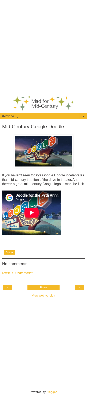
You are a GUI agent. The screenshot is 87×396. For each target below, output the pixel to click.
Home (43, 287)
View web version (43, 295)
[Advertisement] (43, 49)
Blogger (51, 391)
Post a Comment (17, 273)
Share (9, 252)
